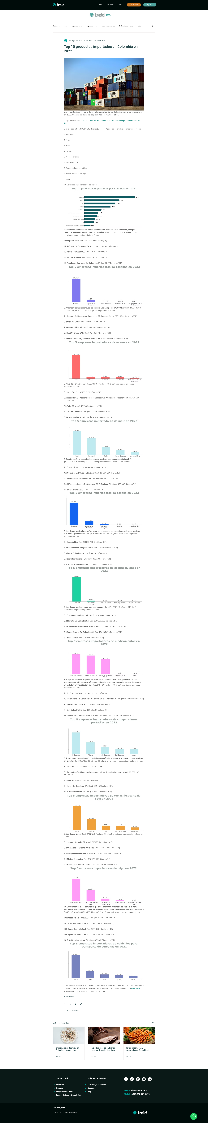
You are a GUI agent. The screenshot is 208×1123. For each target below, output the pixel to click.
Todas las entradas (60, 26)
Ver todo (152, 1022)
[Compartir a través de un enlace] (81, 1004)
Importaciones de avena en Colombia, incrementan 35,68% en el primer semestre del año (68, 1049)
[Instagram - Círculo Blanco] (132, 1079)
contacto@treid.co (60, 1107)
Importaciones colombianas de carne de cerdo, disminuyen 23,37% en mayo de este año (104, 1049)
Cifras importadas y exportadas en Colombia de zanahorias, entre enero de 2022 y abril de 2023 (138, 1049)
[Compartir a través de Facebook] (65, 1004)
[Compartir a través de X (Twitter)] (70, 1004)
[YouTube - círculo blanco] (144, 1079)
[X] (138, 1079)
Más (139, 26)
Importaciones (91, 26)
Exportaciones (77, 26)
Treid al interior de (108, 26)
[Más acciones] (142, 40)
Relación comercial (126, 26)
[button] (152, 26)
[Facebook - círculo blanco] (126, 1079)
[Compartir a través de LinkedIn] (76, 1004)
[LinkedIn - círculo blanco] (150, 1079)
